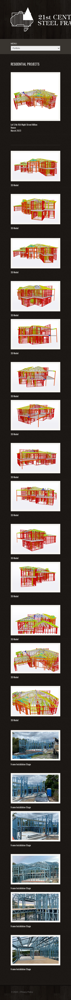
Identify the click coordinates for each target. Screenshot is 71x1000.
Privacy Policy (26, 992)
